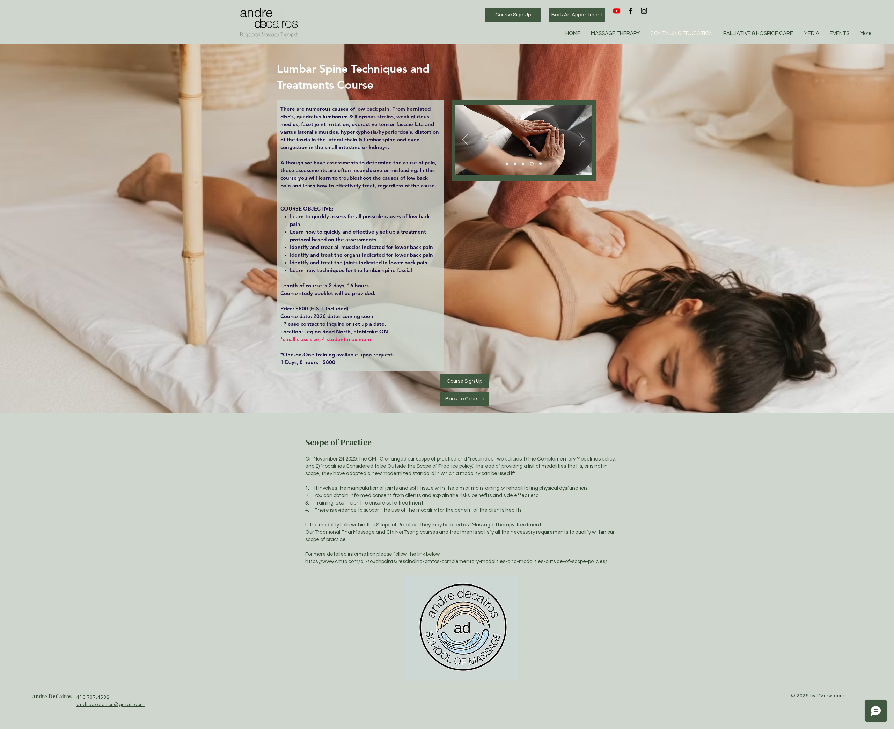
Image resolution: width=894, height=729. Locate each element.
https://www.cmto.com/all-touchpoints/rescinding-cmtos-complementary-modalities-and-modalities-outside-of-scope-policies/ (456, 561)
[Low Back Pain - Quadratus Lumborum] (515, 163)
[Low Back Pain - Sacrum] (531, 163)
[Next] (582, 140)
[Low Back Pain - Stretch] (540, 163)
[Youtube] (617, 11)
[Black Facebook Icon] (630, 11)
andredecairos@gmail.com (110, 704)
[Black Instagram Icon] (644, 11)
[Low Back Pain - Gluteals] (507, 163)
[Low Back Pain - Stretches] (523, 163)
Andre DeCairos (52, 696)
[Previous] (465, 140)
